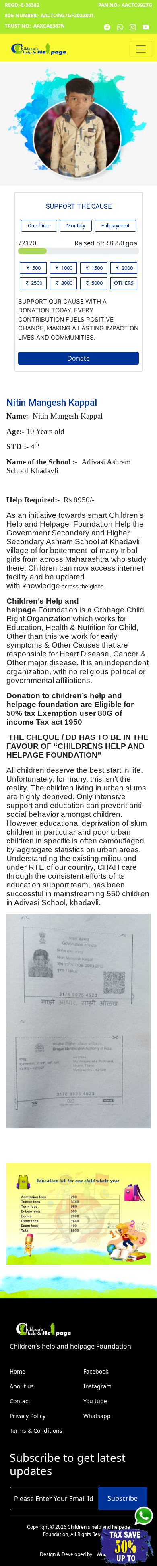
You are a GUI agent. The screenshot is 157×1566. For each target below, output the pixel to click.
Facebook (95, 1371)
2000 (126, 267)
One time (39, 226)
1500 (96, 267)
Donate (78, 358)
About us (22, 1386)
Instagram (97, 1386)
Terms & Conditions (36, 1430)
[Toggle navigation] (141, 49)
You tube (95, 1401)
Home (17, 1371)
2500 (36, 282)
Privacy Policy (27, 1416)
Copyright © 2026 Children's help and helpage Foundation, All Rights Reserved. (78, 1530)
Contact (20, 1401)
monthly (75, 226)
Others (124, 282)
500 (36, 267)
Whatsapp (97, 1416)
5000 (96, 282)
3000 (66, 282)
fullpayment (115, 226)
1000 (66, 267)
